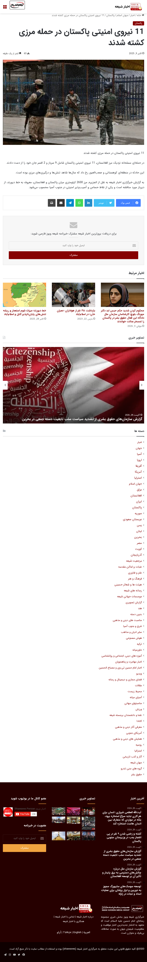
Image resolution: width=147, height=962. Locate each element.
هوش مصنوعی (134, 638)
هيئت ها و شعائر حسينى (128, 585)
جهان (139, 448)
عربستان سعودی (132, 519)
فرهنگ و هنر (135, 579)
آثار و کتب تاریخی (132, 757)
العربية (86, 932)
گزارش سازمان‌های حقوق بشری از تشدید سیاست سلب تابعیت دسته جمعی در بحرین (82, 419)
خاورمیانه (137, 650)
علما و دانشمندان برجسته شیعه (125, 715)
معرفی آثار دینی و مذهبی (128, 727)
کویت (138, 549)
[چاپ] (52, 203)
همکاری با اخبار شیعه (73, 921)
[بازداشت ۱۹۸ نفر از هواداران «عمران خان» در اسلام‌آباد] (73, 295)
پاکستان (110, 15)
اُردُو (59, 932)
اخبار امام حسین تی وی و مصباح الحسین (120, 668)
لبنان (139, 531)
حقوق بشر (136, 775)
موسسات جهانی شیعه (129, 597)
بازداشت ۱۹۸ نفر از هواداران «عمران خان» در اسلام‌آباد (76, 312)
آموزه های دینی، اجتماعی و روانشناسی (121, 656)
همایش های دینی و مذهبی (127, 739)
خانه (139, 15)
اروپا (139, 460)
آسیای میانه (136, 697)
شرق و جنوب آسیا (132, 626)
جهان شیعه (136, 763)
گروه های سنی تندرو (131, 769)
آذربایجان (136, 555)
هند (140, 608)
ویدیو (139, 674)
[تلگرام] (70, 203)
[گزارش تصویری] (88, 823)
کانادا (139, 721)
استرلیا (138, 478)
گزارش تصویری (134, 603)
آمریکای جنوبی (134, 733)
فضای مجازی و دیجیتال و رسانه (125, 680)
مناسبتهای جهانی (133, 703)
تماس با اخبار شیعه (64, 917)
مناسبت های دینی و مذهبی (127, 620)
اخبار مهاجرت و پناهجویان (128, 662)
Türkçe (67, 932)
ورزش (139, 709)
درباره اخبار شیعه (85, 917)
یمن (139, 525)
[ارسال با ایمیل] (61, 203)
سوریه (138, 514)
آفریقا (139, 466)
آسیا (139, 454)
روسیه (139, 745)
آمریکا (138, 472)
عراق (139, 490)
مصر (139, 543)
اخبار (132, 15)
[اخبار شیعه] (126, 7)
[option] (73, 385)
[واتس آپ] (79, 203)
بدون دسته (136, 614)
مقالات (138, 686)
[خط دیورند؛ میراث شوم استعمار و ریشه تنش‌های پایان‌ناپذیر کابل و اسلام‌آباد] (24, 295)
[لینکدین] (88, 203)
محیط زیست (135, 691)
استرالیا (138, 751)
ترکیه (139, 644)
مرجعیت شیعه (134, 561)
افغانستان (136, 496)
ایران (139, 502)
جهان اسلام (122, 15)
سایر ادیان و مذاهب (131, 632)
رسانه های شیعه (133, 591)
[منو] (5, 8)
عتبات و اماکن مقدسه (130, 567)
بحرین (138, 537)
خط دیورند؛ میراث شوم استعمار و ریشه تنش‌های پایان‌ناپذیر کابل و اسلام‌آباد (24, 312)
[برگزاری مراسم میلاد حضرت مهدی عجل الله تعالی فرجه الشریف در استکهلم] (73, 811)
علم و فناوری (135, 573)
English (77, 932)
